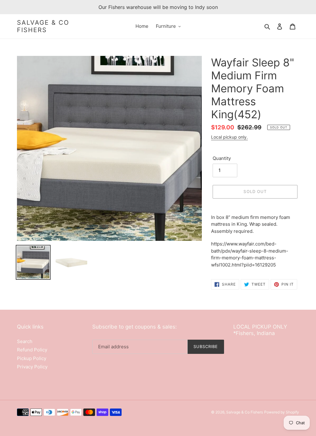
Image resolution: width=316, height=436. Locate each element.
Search (24, 341)
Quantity (222, 158)
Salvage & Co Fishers (43, 26)
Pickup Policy (31, 358)
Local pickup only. (229, 137)
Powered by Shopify (281, 412)
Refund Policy (32, 350)
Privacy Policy (32, 367)
